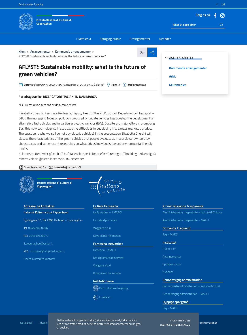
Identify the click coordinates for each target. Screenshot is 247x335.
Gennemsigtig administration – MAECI (186, 294)
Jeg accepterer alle (175, 324)
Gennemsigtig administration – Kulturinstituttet (191, 286)
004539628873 (38, 235)
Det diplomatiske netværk (108, 257)
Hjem (22, 51)
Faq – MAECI (170, 234)
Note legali (26, 323)
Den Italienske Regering (31, 4)
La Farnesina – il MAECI (107, 212)
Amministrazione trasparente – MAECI (186, 220)
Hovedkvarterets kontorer (39, 259)
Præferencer (180, 320)
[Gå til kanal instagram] (221, 15)
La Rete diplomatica (105, 220)
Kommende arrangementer (73, 51)
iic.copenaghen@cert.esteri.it (47, 251)
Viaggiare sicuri (102, 228)
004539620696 (38, 228)
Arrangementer (40, 51)
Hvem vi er (169, 248)
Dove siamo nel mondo (107, 235)
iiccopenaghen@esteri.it (38, 243)
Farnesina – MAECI (104, 250)
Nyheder (168, 272)
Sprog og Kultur (172, 264)
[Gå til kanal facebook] (214, 15)
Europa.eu (105, 297)
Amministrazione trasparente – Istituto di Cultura (192, 212)
